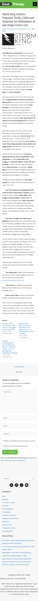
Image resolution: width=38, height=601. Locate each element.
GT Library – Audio (8, 503)
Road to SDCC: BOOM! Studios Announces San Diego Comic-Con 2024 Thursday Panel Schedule (26, 328)
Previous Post (19, 367)
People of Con (7, 525)
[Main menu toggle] (35, 4)
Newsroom (6, 522)
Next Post (19, 372)
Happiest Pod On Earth (10, 518)
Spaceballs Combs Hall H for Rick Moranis (16, 553)
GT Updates (6, 512)
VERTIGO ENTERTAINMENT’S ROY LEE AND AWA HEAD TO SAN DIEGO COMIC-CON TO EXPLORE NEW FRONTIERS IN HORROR (9, 347)
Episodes (5, 499)
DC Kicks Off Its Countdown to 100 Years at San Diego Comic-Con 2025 (9, 326)
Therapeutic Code (8, 528)
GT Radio (5, 506)
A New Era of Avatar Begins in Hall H (14, 556)
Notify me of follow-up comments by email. (19, 441)
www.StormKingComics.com (14, 280)
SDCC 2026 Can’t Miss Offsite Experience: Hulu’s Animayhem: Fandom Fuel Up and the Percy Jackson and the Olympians (17, 562)
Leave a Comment (9, 29)
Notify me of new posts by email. (15, 446)
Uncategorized (7, 531)
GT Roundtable (7, 509)
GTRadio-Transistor (9, 515)
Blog (3, 496)
